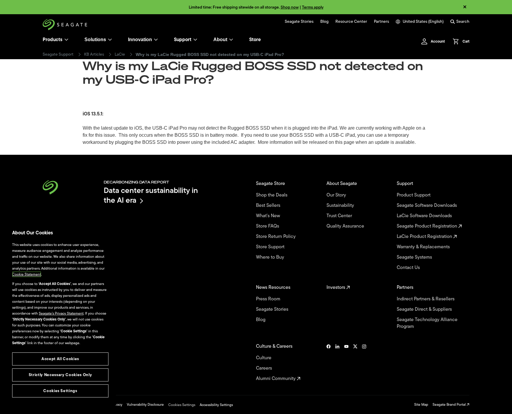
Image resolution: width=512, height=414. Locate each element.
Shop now (290, 7)
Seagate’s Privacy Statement (61, 313)
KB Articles (94, 54)
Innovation (140, 39)
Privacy (116, 404)
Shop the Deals (273, 195)
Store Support (271, 247)
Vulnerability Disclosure (145, 404)
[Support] (195, 39)
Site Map (421, 404)
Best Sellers (268, 205)
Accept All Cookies (60, 359)
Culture (264, 358)
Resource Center (351, 21)
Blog (324, 21)
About (220, 39)
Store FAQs (268, 226)
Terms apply (313, 7)
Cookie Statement (26, 274)
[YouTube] (346, 362)
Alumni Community (276, 378)
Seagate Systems (415, 257)
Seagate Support (58, 54)
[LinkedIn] (337, 362)
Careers (264, 368)
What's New (268, 215)
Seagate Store (271, 183)
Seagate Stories (299, 21)
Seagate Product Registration (427, 226)
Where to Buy (270, 257)
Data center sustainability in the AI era (151, 195)
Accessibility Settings (216, 404)
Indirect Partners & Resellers (426, 299)
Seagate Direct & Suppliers (425, 309)
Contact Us (409, 267)
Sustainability (341, 205)
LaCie (120, 54)
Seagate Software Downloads (427, 205)
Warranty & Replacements (424, 247)
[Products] (66, 39)
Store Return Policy (276, 236)
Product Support (414, 195)
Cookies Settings (181, 405)
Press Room (268, 299)
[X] (355, 362)
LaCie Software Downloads (425, 215)
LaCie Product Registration (425, 236)
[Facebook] (329, 362)
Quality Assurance (346, 226)
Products (53, 40)
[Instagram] (364, 362)
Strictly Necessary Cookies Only (60, 375)
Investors (336, 287)
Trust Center (340, 215)
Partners (381, 21)
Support (182, 40)
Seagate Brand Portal (450, 404)
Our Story (337, 195)
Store (255, 40)
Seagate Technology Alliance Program (427, 323)
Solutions (95, 39)
